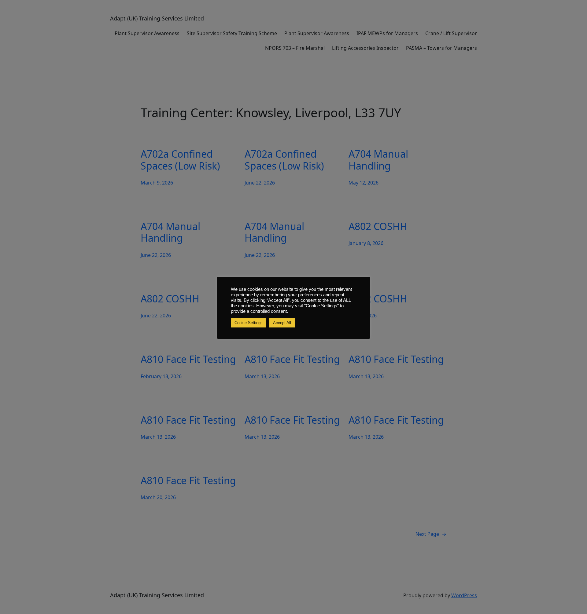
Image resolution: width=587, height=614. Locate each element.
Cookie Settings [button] (248, 322)
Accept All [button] (282, 322)
